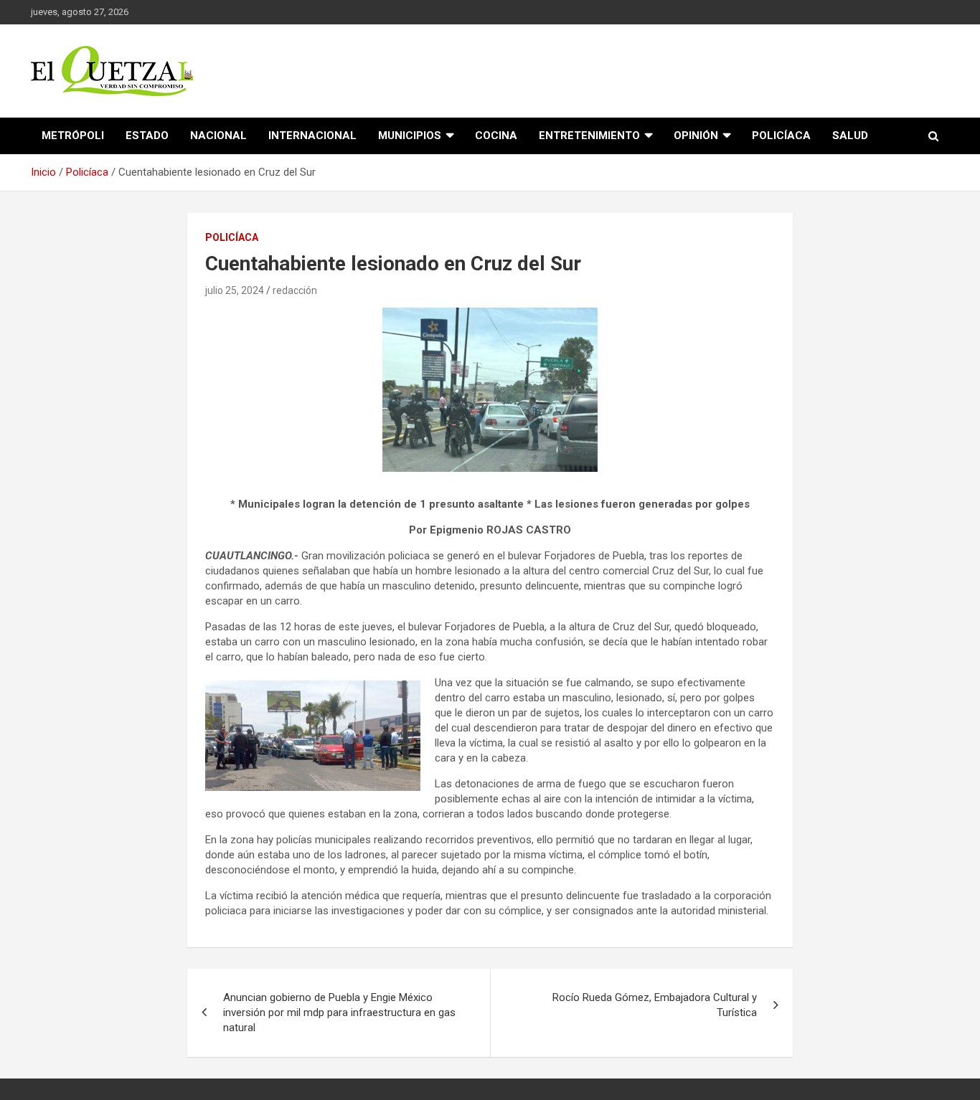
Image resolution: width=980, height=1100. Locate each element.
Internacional (312, 135)
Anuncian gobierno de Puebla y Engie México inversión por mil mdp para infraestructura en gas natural (339, 1012)
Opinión (696, 135)
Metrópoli (73, 135)
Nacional (218, 135)
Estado (147, 135)
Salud (850, 135)
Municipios (409, 135)
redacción (295, 290)
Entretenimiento (589, 135)
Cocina (496, 135)
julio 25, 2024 (234, 290)
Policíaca (781, 135)
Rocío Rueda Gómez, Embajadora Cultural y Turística (654, 1005)
